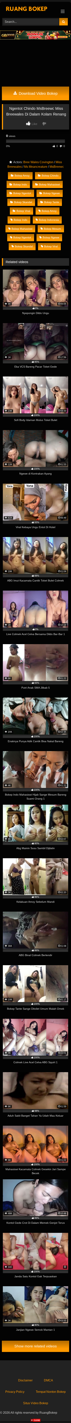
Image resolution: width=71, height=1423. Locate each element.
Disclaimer (25, 1380)
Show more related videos (35, 1346)
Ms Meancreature (35, 166)
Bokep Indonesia (49, 219)
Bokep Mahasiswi (49, 184)
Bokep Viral (23, 210)
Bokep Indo (20, 184)
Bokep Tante (51, 202)
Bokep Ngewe (51, 193)
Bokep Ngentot (22, 193)
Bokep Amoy (22, 175)
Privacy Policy (14, 1391)
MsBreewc (57, 166)
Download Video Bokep (38, 93)
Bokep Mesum (52, 228)
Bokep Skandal (23, 202)
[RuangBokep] (29, 9)
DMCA (48, 1380)
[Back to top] (59, 1411)
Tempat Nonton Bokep (51, 1391)
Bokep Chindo (50, 175)
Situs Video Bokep (35, 1403)
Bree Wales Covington (38, 162)
